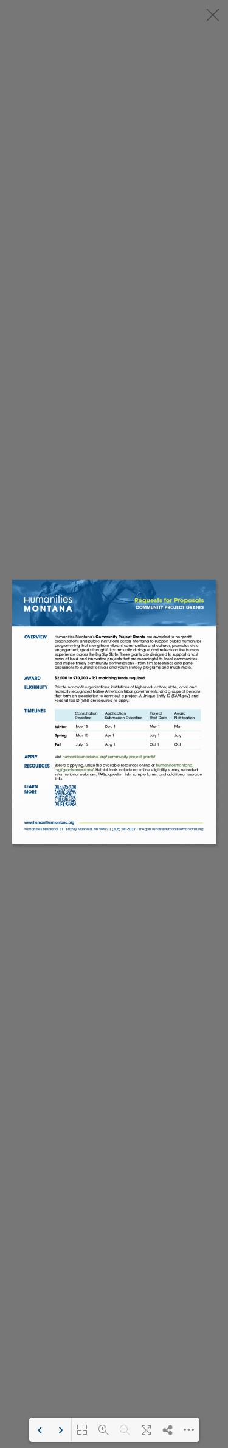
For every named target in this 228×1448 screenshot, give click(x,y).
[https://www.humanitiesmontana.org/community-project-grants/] (108, 756)
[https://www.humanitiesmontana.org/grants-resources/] (174, 765)
